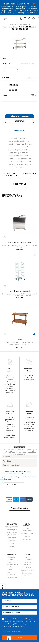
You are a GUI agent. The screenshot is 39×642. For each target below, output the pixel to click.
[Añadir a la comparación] (5, 237)
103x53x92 (13, 85)
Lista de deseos (27, 539)
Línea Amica (11, 538)
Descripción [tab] (19, 131)
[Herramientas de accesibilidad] (9, 638)
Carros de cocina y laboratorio (19, 24)
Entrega (11, 544)
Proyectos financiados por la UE (11, 564)
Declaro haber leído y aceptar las (20, 478)
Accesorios (11, 541)
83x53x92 (13, 90)
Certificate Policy (27, 570)
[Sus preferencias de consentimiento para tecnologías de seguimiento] (2, 482)
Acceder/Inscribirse (28, 534)
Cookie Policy (27, 567)
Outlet (11, 546)
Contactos (11, 569)
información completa (13, 631)
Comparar (19, 121)
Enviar (19, 638)
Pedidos (27, 536)
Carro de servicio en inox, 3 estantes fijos (20, 27)
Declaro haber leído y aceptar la (17, 473)
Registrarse (13, 485)
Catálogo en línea (11, 527)
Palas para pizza (11, 530)
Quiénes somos (11, 577)
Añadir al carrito (20, 116)
